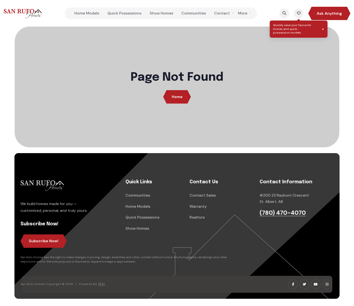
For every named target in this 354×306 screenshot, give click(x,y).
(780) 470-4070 (283, 213)
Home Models (86, 13)
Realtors (197, 217)
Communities (193, 13)
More (242, 13)
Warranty (198, 206)
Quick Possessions (124, 13)
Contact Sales (203, 195)
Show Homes (161, 13)
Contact (222, 13)
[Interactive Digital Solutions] (101, 284)
